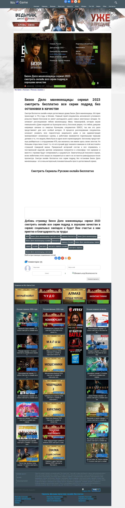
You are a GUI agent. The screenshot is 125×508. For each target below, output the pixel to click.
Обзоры (83, 6)
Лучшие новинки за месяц (96, 309)
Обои (104, 6)
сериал (28, 246)
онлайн (35, 246)
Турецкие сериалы (53, 499)
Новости (70, 6)
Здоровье (82, 501)
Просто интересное (54, 501)
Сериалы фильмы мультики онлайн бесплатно (62, 494)
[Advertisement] (62, 191)
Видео (98, 6)
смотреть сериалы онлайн (57, 246)
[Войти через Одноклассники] (78, 1)
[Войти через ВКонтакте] (68, 1)
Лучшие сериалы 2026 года (27, 309)
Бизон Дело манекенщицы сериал (87, 242)
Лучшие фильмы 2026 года (53, 309)
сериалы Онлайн (67, 242)
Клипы (17, 503)
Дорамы (18, 501)
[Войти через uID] (65, 1)
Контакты (112, 6)
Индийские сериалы (85, 499)
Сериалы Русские (60, 86)
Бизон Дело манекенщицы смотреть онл (45, 236)
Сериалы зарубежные (23, 499)
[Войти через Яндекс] (72, 1)
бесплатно (56, 241)
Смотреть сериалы (76, 248)
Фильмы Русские (79, 301)
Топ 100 (91, 6)
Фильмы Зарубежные (55, 497)
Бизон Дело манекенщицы (87, 236)
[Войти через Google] (75, 1)
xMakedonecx (30, 86)
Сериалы (44, 6)
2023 (27, 236)
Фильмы (52, 6)
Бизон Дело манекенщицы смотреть (39, 252)
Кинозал (36, 6)
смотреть (43, 246)
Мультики (61, 6)
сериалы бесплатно (69, 236)
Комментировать (93, 279)
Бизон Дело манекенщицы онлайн (38, 241)
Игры (77, 6)
